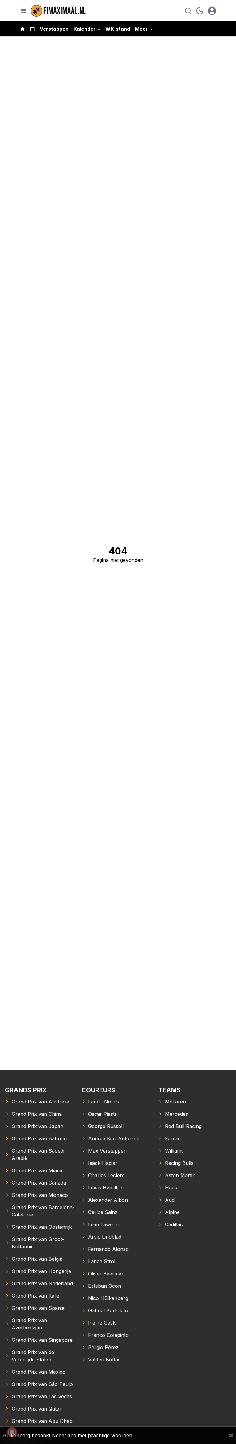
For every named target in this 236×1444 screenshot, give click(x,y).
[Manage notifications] (12, 1432)
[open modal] (212, 10)
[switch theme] (199, 10)
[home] (22, 29)
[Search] (188, 10)
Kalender (84, 29)
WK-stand (117, 29)
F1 (32, 29)
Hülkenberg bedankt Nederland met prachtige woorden (67, 1435)
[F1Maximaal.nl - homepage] (58, 11)
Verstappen (54, 29)
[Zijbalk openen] (23, 10)
